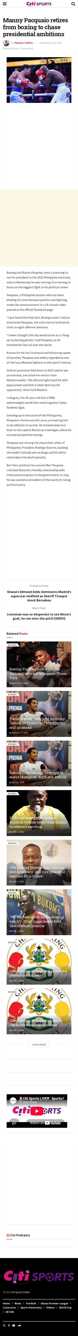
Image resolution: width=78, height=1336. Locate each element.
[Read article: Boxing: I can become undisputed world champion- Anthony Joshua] (39, 764)
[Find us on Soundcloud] (19, 1325)
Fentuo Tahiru (23, 42)
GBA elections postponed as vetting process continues (38, 973)
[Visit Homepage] (39, 3)
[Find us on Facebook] (9, 1325)
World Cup (65, 1307)
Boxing (12, 645)
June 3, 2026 (17, 931)
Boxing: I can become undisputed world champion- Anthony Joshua (37, 774)
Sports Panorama (31, 1307)
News (18, 1303)
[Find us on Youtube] (13, 1325)
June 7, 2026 (17, 832)
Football (31, 1303)
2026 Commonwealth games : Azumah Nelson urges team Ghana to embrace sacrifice (37, 822)
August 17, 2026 (19, 732)
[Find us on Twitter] (4, 1325)
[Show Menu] (4, 3)
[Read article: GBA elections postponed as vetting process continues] (39, 962)
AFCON (10, 1312)
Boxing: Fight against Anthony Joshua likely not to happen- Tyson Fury (38, 673)
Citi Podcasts (20, 1235)
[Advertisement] (39, 144)
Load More (39, 1044)
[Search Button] (73, 3)
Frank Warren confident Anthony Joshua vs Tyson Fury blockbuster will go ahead (37, 723)
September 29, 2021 (50, 42)
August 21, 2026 (19, 683)
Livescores (9, 1307)
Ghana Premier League (54, 1303)
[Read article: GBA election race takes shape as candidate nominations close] (39, 1011)
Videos (50, 1307)
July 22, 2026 (17, 782)
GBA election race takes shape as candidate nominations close (35, 1022)
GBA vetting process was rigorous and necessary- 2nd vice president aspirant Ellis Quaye (37, 872)
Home (6, 1303)
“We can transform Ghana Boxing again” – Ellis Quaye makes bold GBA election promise (36, 921)
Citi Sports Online (20, 1292)
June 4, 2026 (17, 881)
